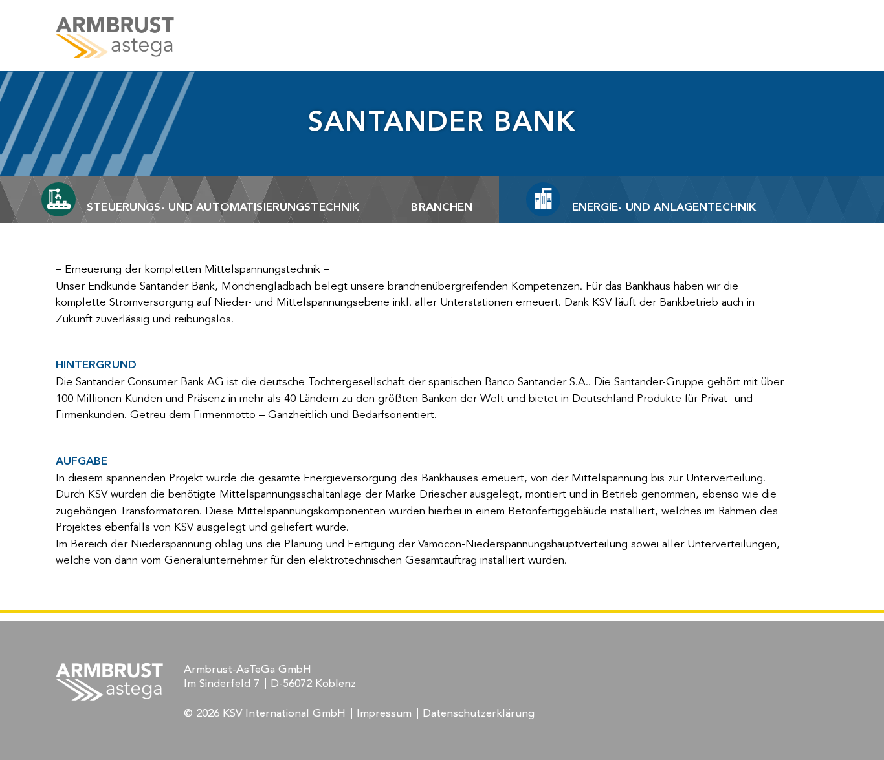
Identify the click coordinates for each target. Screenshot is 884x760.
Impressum (384, 713)
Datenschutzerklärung (479, 713)
